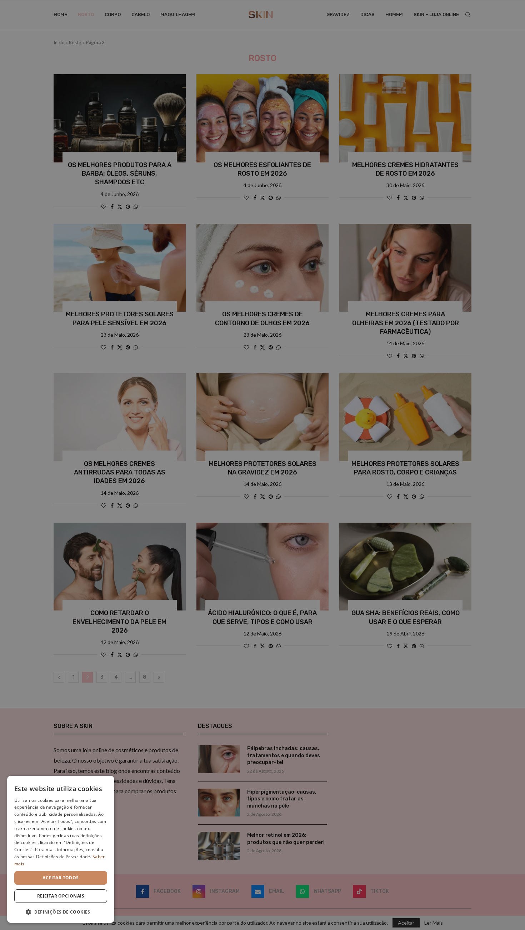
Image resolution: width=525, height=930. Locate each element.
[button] (60, 912)
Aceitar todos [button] (60, 878)
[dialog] (60, 849)
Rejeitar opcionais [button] (60, 896)
